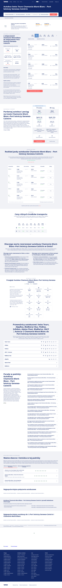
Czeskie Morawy (48, 557)
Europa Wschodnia (48, 560)
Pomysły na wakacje (49, 559)
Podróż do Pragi (48, 570)
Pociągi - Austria (7, 574)
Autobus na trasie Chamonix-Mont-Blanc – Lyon (39, 493)
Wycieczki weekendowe (49, 554)
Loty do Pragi (33, 564)
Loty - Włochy (33, 573)
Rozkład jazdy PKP (7, 556)
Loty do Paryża (34, 560)
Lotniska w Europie (34, 554)
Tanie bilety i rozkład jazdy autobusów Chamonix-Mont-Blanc (42, 505)
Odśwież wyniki (30, 162)
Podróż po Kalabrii (48, 562)
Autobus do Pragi (20, 565)
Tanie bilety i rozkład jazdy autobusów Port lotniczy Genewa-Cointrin (43, 507)
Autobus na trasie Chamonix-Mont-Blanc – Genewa (12, 493)
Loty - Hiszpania (34, 565)
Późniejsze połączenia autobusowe (46, 202)
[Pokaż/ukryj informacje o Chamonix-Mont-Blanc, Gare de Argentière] (56, 481)
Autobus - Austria (20, 574)
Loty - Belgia (33, 570)
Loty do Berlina (34, 562)
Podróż (46, 553)
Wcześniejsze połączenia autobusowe (16, 202)
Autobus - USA (20, 570)
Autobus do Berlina (21, 564)
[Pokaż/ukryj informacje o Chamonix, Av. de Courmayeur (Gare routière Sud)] (56, 470)
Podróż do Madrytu (48, 564)
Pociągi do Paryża (7, 560)
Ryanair (32, 577)
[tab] (31, 39)
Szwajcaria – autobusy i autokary (21, 525)
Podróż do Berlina (48, 568)
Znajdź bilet (8, 51)
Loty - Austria (33, 576)
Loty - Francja (33, 568)
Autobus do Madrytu (21, 559)
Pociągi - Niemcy (7, 567)
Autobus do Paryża (21, 562)
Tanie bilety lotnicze (35, 556)
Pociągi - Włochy (7, 571)
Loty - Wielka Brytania (35, 574)
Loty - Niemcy (33, 567)
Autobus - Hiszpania (21, 554)
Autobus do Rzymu (21, 560)
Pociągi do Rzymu (7, 559)
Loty (18, 1)
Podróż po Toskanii (48, 556)
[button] (29, 14)
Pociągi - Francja (7, 568)
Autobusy (14, 1)
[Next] (56, 35)
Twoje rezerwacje (44, 1)
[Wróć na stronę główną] (6, 2)
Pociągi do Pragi (7, 564)
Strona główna (6, 525)
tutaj (39, 205)
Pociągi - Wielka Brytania (8, 573)
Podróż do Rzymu (48, 565)
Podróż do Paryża (48, 567)
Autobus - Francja (20, 568)
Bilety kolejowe (6, 554)
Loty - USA (33, 571)
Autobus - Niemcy (20, 567)
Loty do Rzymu (34, 559)
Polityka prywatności (33, 585)
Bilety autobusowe (21, 556)
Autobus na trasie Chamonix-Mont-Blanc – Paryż (12, 520)
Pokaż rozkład (8, 64)
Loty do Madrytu (34, 557)
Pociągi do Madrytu (7, 557)
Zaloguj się (57, 1)
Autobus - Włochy (20, 571)
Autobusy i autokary (21, 553)
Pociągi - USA (6, 570)
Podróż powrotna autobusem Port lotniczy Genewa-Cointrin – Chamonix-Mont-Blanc (15, 506)
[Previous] (16, 224)
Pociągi (11, 1)
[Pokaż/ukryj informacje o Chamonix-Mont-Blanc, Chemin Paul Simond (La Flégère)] (56, 475)
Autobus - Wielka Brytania (22, 573)
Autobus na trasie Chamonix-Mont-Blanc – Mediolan (26, 493)
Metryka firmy (15, 585)
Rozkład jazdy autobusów (22, 557)
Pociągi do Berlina (7, 562)
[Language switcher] (38, 1)
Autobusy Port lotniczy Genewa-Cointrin (35, 525)
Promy (21, 1)
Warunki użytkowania (23, 585)
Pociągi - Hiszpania (7, 565)
